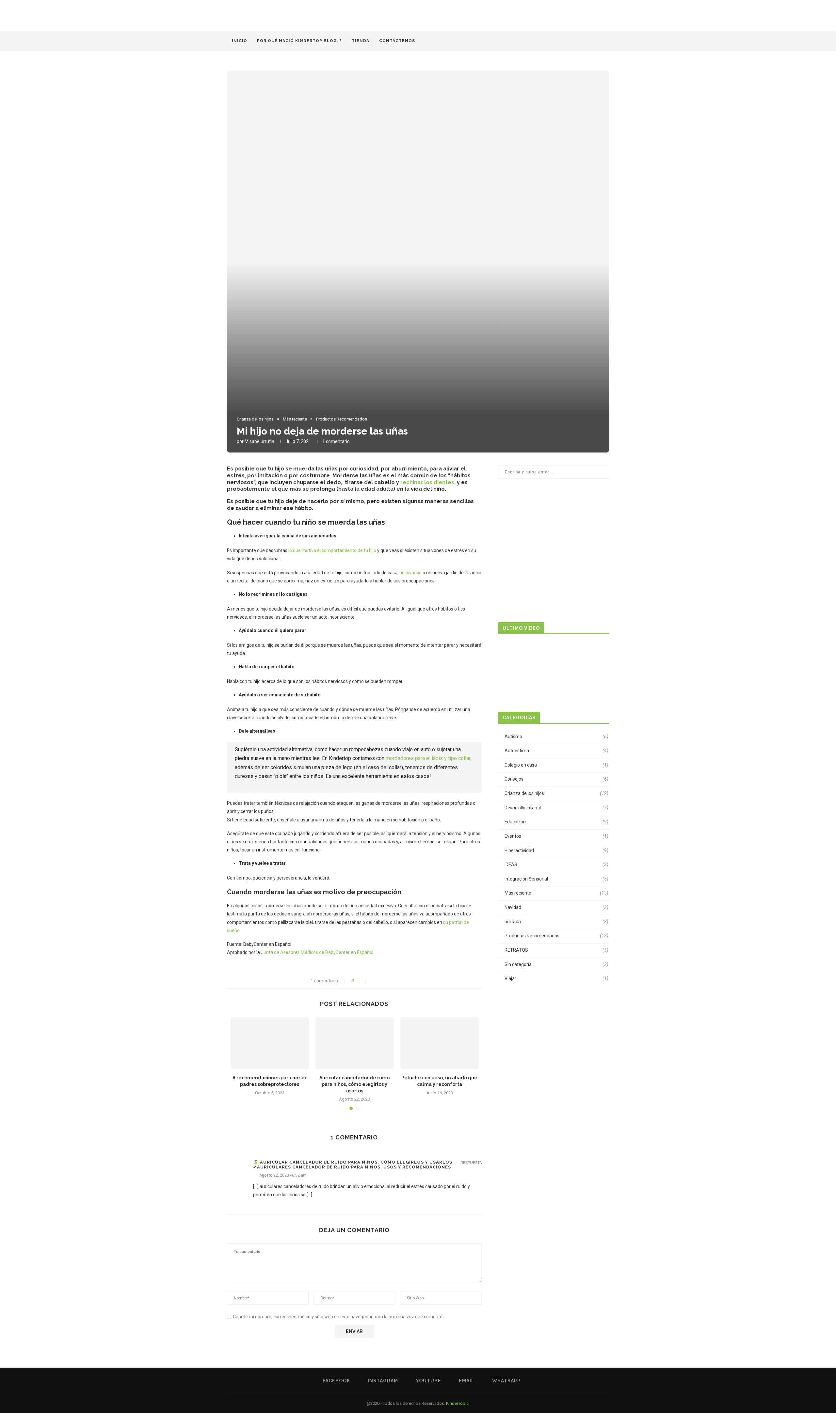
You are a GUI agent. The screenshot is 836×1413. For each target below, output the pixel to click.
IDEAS (556, 864)
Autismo (556, 736)
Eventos (556, 836)
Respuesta (471, 1163)
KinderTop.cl (458, 1403)
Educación (556, 821)
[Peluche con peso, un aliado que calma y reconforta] (439, 1043)
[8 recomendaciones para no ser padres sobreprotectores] (270, 1043)
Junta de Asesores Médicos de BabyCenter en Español (317, 952)
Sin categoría (556, 964)
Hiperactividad (556, 850)
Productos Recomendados (341, 419)
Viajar (556, 978)
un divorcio (410, 572)
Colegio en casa (556, 765)
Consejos (556, 779)
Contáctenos (397, 41)
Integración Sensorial (556, 878)
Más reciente (295, 419)
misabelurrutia (259, 441)
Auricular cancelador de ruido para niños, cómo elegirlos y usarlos (354, 1084)
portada (556, 921)
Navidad (556, 907)
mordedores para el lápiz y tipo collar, (427, 758)
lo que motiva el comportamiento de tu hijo (332, 550)
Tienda (360, 41)
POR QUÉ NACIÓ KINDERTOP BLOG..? (299, 41)
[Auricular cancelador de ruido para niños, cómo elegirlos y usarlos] (354, 1043)
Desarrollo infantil (556, 807)
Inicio (239, 41)
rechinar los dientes (427, 482)
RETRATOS (556, 950)
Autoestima (556, 750)
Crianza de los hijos (255, 419)
